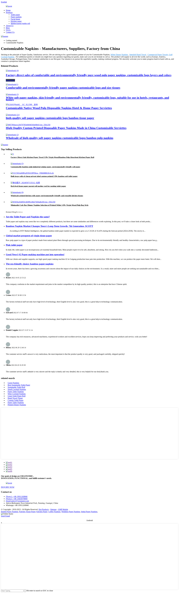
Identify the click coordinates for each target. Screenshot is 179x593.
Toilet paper (15, 15)
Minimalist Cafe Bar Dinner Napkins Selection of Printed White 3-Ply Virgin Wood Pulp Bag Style (49, 205)
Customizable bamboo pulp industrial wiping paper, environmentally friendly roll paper (45, 167)
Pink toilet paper (14, 245)
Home (8, 10)
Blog (8, 28)
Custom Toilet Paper (15, 400)
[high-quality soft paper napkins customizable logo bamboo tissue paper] (13, 115)
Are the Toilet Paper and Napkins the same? (28, 216)
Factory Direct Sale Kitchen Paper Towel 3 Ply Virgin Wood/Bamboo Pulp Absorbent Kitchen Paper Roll (52, 157)
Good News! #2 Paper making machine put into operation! (35, 254)
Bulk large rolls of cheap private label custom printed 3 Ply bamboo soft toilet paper (44, 176)
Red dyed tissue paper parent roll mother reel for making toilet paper (38, 186)
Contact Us (10, 32)
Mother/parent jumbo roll (20, 23)
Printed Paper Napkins (9, 512)
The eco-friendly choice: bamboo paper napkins (29, 264)
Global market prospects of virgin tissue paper (29, 235)
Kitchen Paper (41, 512)
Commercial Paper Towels (158, 55)
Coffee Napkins (54, 512)
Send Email (5, 516)
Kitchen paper (16, 21)
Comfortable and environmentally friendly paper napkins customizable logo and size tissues (63, 87)
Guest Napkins (13, 383)
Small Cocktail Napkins (17, 389)
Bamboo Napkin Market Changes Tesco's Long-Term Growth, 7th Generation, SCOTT (49, 226)
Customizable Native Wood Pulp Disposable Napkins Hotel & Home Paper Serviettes (59, 108)
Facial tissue (15, 19)
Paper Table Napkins (16, 392)
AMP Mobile (63, 509)
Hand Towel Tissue (15, 398)
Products (9, 12)
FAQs (8, 30)
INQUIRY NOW (7, 487)
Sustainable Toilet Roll (16, 387)
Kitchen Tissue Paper (27, 512)
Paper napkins (16, 17)
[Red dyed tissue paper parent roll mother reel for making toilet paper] (25, 183)
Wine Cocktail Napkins (17, 394)
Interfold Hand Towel (137, 55)
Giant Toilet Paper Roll (16, 396)
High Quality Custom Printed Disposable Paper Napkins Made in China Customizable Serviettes (66, 128)
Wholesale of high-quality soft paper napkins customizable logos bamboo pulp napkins (59, 138)
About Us (9, 26)
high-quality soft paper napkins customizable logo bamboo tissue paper (50, 118)
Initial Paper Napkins (89, 512)
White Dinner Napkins (119, 55)
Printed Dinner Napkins (17, 405)
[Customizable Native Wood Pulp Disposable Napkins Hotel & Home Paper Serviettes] (22, 104)
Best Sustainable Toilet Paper (19, 385)
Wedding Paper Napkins (70, 512)
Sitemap (53, 509)
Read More (10, 80)
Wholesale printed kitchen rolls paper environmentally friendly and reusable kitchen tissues (47, 196)
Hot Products (44, 509)
